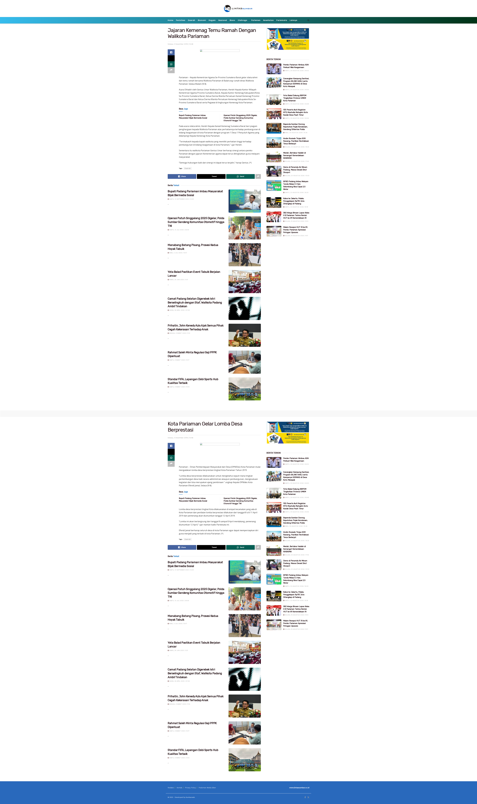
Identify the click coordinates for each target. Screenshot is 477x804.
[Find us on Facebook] (305, 797)
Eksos (232, 20)
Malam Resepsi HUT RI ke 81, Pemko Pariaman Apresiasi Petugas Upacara (295, 229)
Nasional (222, 20)
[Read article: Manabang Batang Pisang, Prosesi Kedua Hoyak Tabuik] (245, 254)
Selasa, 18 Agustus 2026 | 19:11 (296, 235)
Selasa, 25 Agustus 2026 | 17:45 (296, 161)
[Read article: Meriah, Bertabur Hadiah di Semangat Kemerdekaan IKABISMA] (273, 157)
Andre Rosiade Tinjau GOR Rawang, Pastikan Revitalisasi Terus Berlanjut (296, 141)
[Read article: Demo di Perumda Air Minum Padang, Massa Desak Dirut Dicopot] (273, 171)
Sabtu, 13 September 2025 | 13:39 (181, 199)
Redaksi (171, 788)
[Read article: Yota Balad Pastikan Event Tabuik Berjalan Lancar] (245, 281)
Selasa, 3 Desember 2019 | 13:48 (180, 44)
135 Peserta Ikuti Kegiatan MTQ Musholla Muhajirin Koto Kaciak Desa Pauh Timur (295, 112)
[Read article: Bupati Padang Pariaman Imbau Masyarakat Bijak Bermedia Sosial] (245, 201)
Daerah (191, 20)
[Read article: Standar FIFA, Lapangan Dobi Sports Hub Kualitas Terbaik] (245, 389)
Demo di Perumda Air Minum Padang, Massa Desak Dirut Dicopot (295, 169)
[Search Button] (308, 20)
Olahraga (242, 20)
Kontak (179, 788)
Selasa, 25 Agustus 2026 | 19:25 (296, 147)
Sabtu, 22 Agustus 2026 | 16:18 (296, 207)
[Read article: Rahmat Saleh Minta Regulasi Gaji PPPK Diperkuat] (245, 362)
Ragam (212, 20)
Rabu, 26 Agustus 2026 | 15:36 (295, 132)
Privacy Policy (190, 788)
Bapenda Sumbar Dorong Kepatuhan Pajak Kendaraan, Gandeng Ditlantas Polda (295, 126)
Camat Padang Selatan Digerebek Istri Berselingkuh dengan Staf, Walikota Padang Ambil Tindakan (195, 302)
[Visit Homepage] (238, 8)
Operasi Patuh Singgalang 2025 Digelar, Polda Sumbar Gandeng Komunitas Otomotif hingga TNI (240, 118)
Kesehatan (268, 20)
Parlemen (255, 20)
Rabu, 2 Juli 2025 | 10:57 (178, 253)
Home (170, 20)
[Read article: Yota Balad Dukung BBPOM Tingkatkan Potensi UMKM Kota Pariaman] (273, 99)
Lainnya (293, 20)
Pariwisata (281, 20)
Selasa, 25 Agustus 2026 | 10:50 (296, 175)
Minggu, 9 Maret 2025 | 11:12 (179, 333)
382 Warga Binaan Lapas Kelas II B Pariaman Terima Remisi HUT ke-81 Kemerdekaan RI (296, 215)
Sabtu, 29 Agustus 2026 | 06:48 (296, 104)
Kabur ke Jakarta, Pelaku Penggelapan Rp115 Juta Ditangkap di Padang (293, 201)
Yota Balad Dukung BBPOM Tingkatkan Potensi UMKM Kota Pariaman (294, 98)
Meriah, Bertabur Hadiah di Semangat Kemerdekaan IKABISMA (294, 155)
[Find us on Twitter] (308, 797)
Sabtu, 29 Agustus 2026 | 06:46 (296, 118)
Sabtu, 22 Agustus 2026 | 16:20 (296, 192)
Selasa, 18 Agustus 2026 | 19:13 (296, 221)
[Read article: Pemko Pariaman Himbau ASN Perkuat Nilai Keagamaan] (273, 68)
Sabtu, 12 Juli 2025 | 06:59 (179, 230)
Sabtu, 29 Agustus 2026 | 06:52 (296, 70)
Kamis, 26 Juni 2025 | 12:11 (178, 279)
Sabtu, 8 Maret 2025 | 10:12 (179, 387)
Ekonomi (202, 20)
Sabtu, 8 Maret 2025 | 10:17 (179, 360)
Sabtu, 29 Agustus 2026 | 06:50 (296, 89)
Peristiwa (180, 20)
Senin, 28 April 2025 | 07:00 (179, 310)
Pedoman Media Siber (207, 788)
